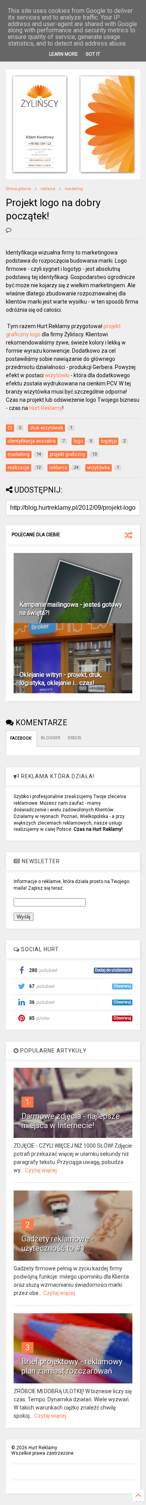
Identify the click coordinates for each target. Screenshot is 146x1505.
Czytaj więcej (41, 1170)
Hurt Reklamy (45, 408)
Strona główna (18, 189)
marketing (74, 189)
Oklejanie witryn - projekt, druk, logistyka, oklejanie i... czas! (60, 679)
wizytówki (57, 375)
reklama (47, 189)
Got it (93, 54)
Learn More (63, 54)
